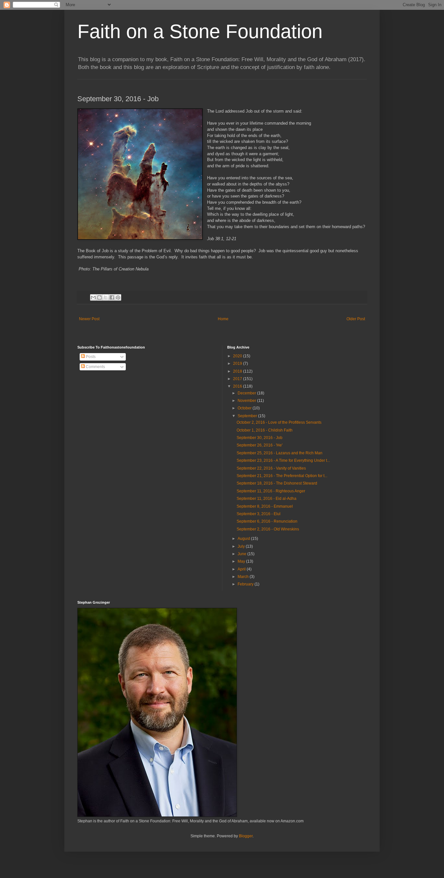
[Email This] (93, 297)
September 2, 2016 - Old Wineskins (268, 529)
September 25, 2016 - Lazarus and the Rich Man (279, 453)
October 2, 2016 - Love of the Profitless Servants (279, 422)
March (244, 576)
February (246, 584)
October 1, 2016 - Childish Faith (265, 430)
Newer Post (89, 319)
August (244, 538)
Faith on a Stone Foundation (199, 31)
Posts (90, 356)
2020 (238, 356)
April (242, 569)
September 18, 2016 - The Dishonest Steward (277, 483)
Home (223, 319)
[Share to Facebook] (112, 297)
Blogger (246, 836)
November (247, 400)
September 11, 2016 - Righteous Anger (271, 491)
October (245, 408)
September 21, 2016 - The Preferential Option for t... (282, 475)
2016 (238, 386)
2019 (238, 363)
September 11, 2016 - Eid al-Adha (266, 498)
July (242, 546)
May (242, 561)
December (247, 393)
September (248, 416)
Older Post (355, 319)
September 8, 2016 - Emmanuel (265, 506)
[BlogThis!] (99, 297)
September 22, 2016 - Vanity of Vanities (271, 468)
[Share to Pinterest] (118, 297)
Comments (95, 366)
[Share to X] (105, 297)
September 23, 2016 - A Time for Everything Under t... (283, 460)
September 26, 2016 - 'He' (259, 445)
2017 (238, 379)
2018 (238, 371)
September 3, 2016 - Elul (259, 514)
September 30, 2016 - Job (259, 437)
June (242, 554)
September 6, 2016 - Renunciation (267, 521)
